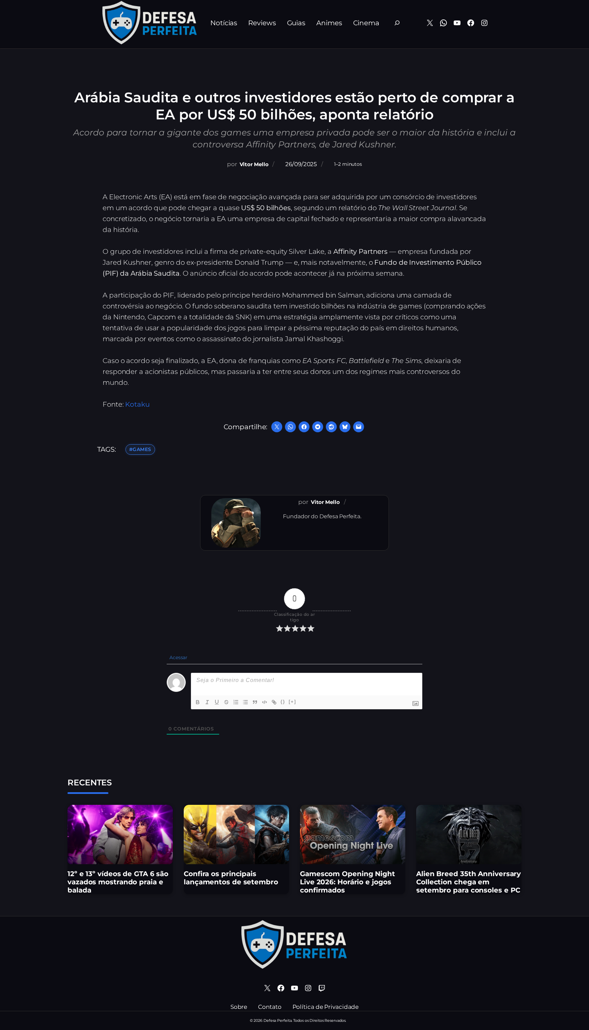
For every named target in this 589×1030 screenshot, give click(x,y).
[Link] (274, 702)
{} (283, 701)
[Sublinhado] (217, 702)
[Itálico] (207, 702)
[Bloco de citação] (255, 702)
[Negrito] (197, 702)
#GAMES (140, 449)
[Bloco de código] (264, 702)
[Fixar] (226, 702)
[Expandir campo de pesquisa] (397, 23)
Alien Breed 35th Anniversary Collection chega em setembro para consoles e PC (468, 882)
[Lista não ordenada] (245, 702)
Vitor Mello (254, 164)
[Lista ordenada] (236, 702)
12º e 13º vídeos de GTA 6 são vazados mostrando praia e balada (117, 882)
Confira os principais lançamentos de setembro (231, 878)
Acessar (177, 657)
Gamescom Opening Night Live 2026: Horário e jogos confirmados (347, 882)
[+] (292, 701)
